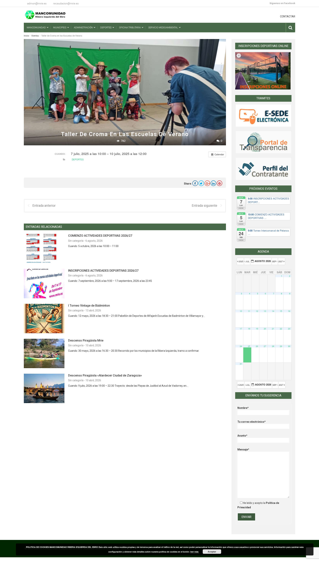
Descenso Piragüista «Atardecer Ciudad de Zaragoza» (105, 375)
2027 (280, 261)
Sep (274, 261)
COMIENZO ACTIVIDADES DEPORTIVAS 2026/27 (100, 235)
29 (281, 346)
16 (289, 311)
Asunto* (242, 435)
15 (281, 311)
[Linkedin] (213, 183)
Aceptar (212, 551)
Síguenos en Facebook (282, 3)
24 (241, 346)
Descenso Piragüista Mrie (85, 340)
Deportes (78, 159)
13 (265, 311)
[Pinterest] (219, 183)
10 (241, 311)
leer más (194, 551)
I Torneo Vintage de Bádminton (89, 305)
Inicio (26, 36)
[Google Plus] (207, 183)
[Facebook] (195, 183)
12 (257, 311)
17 (241, 328)
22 (281, 328)
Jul (247, 261)
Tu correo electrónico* (251, 421)
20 (265, 328)
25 (249, 346)
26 (257, 346)
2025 (241, 261)
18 (249, 328)
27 (265, 346)
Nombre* (243, 407)
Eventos (35, 36)
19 (257, 328)
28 (273, 346)
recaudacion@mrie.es (66, 3)
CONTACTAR (287, 16)
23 (289, 328)
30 (289, 346)
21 (273, 328)
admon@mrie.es (37, 3)
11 (249, 311)
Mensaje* (243, 449)
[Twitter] (201, 183)
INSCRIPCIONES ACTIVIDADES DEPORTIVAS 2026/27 (103, 270)
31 (241, 363)
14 (273, 311)
